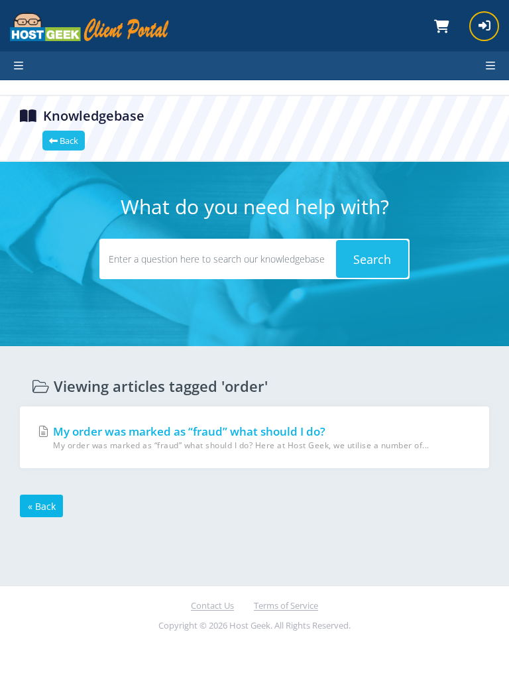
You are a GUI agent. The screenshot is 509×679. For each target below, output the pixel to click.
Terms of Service (286, 605)
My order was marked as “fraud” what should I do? (239, 438)
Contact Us (212, 605)
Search (372, 259)
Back (68, 141)
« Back (42, 506)
